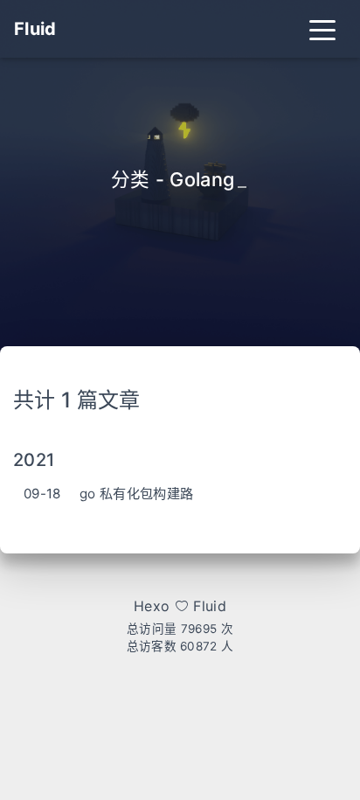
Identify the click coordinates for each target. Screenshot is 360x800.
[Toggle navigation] (322, 29)
